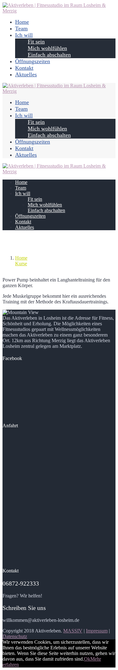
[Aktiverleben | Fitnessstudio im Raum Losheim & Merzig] (59, 10)
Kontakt (24, 68)
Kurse (21, 263)
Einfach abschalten (49, 55)
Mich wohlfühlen (47, 48)
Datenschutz (15, 636)
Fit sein (36, 41)
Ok (87, 659)
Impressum (97, 630)
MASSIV (72, 630)
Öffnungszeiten (32, 61)
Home (22, 22)
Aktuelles (26, 74)
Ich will (24, 35)
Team (21, 28)
